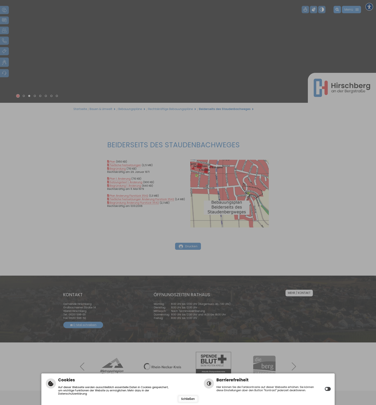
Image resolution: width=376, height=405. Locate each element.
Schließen (188, 399)
